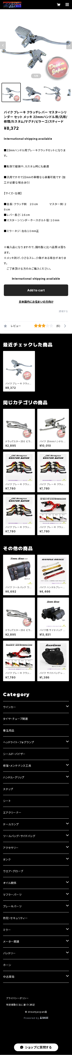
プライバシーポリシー (17, 998)
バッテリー (9, 953)
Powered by (32, 1018)
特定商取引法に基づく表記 (20, 1004)
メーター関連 (11, 941)
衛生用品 (8, 730)
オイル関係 (10, 883)
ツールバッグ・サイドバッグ (19, 836)
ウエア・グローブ (13, 871)
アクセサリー (11, 847)
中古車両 (8, 976)
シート (7, 800)
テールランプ (11, 824)
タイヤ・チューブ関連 (15, 718)
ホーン (7, 965)
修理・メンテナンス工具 (17, 765)
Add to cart (36, 290)
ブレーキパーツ (12, 906)
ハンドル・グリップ (13, 777)
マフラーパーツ (12, 894)
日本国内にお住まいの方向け (36, 301)
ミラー (7, 929)
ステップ (8, 789)
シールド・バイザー (14, 754)
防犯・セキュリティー (15, 918)
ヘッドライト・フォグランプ (18, 742)
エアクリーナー (12, 812)
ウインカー (9, 707)
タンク (7, 859)
